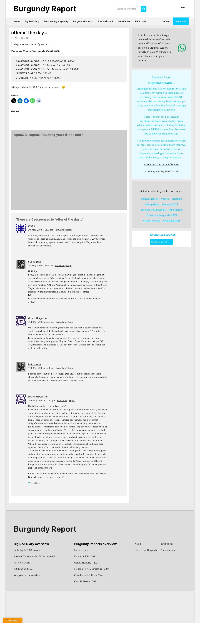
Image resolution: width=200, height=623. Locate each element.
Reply (69, 229)
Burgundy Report (45, 8)
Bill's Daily (140, 21)
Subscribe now (168, 550)
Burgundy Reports (83, 21)
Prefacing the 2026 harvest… (28, 550)
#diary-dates (152, 204)
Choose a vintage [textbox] (161, 242)
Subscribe (180, 21)
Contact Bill (167, 544)
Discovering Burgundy (56, 21)
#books (165, 198)
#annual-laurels (150, 198)
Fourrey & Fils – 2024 (85, 556)
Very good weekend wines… (28, 575)
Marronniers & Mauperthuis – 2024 (91, 569)
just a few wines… (23, 562)
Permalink (60, 229)
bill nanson (34, 261)
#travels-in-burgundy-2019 (161, 215)
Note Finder (124, 21)
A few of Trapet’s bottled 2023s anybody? (34, 556)
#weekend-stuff (171, 220)
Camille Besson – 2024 (85, 581)
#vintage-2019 (170, 204)
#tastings (177, 198)
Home (17, 21)
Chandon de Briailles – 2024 (88, 575)
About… (139, 544)
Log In (182, 7)
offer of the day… (29, 32)
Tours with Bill (105, 21)
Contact (166, 21)
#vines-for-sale (151, 220)
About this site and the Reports (161, 164)
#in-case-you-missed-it (153, 209)
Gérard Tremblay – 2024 (86, 562)
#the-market (175, 209)
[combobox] (161, 242)
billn (24, 38)
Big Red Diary (32, 21)
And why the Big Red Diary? (161, 171)
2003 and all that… (23, 569)
